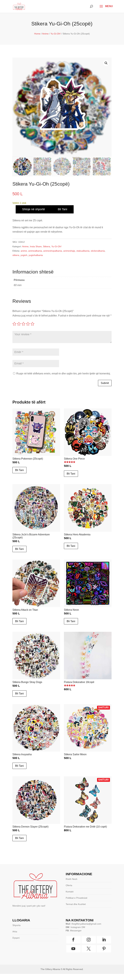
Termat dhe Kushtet (76, 904)
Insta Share (36, 246)
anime (24, 250)
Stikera (46, 246)
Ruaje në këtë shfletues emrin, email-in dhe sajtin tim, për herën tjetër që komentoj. (63, 373)
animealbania (35, 250)
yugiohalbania (36, 255)
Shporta (16, 925)
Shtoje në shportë (33, 209)
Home (37, 33)
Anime (45, 33)
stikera (15, 255)
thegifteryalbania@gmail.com (86, 923)
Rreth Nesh (71, 879)
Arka (14, 931)
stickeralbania (98, 250)
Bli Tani (62, 209)
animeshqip (69, 250)
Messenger (76, 930)
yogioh (24, 255)
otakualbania (82, 250)
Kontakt (69, 891)
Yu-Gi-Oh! (56, 33)
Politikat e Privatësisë (76, 898)
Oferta (69, 885)
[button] (106, 63)
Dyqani (16, 937)
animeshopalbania (52, 250)
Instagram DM (78, 927)
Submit (105, 383)
